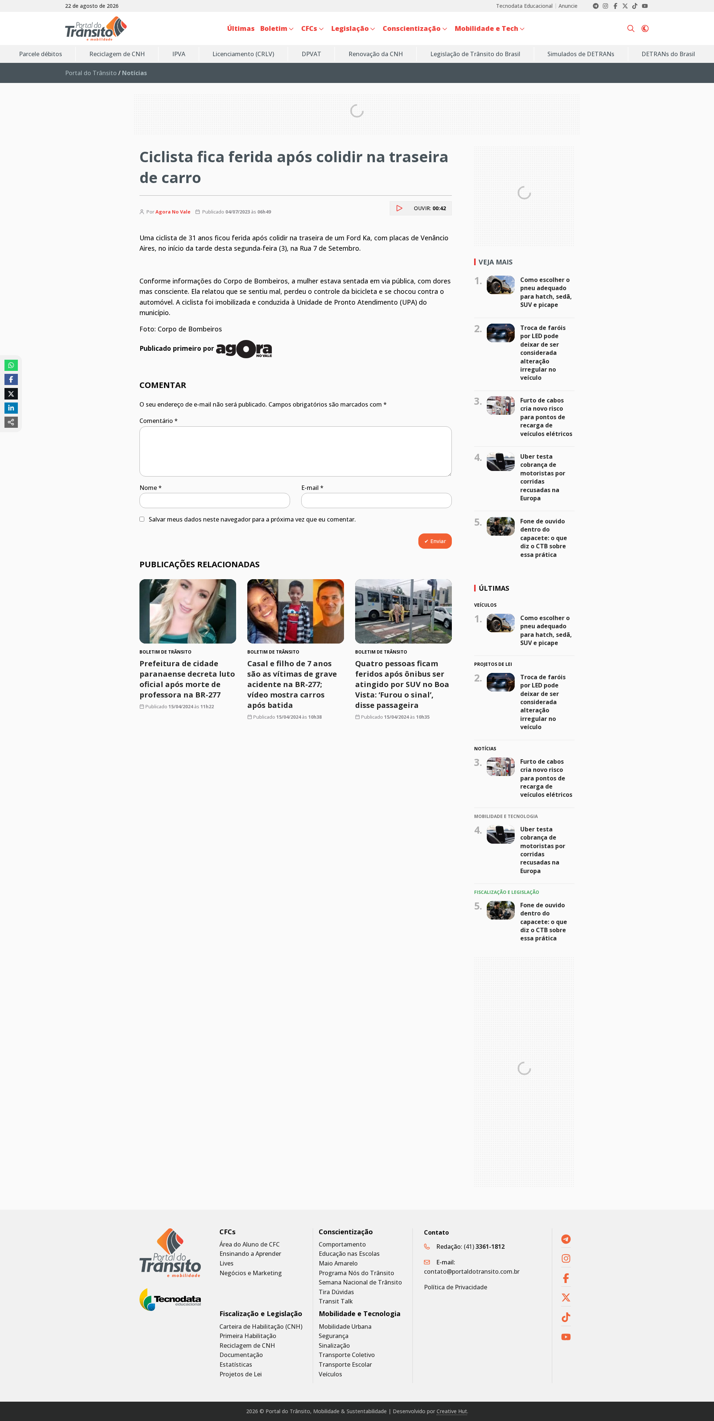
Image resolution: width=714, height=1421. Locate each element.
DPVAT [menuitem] (311, 54)
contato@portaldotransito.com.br (472, 1271)
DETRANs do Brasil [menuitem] (668, 54)
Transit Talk (336, 1301)
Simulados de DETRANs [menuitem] (580, 54)
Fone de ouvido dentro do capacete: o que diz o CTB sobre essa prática (543, 538)
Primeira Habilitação (247, 1336)
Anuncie (568, 6)
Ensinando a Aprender (250, 1253)
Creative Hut (452, 1411)
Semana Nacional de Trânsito (360, 1282)
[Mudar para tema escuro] (645, 28)
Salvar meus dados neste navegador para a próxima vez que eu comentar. (252, 519)
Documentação (241, 1355)
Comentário (158, 421)
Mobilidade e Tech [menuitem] (486, 28)
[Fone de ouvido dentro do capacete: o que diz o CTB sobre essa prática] (501, 526)
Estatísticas (235, 1364)
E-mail (312, 488)
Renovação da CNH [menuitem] (375, 54)
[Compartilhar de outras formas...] (11, 422)
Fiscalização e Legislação (260, 1313)
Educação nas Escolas (349, 1253)
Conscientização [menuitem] (412, 28)
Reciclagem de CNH (247, 1345)
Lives (226, 1263)
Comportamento (342, 1244)
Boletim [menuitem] (273, 28)
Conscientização (346, 1231)
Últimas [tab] (494, 588)
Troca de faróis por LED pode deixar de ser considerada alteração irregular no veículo (543, 353)
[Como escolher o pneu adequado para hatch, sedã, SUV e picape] (501, 285)
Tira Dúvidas (336, 1292)
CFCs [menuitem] (309, 28)
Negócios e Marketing (250, 1273)
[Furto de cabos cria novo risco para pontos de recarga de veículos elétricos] (501, 405)
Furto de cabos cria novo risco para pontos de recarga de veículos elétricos (546, 417)
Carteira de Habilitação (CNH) (260, 1326)
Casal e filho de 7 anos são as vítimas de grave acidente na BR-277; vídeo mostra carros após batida (292, 684)
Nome (150, 488)
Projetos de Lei (240, 1374)
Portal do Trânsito (91, 73)
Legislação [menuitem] (350, 28)
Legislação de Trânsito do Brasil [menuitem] (475, 54)
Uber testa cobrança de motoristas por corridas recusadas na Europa (542, 477)
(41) (484, 1246)
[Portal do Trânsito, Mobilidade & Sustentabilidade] (170, 1252)
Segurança (333, 1336)
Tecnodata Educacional (524, 6)
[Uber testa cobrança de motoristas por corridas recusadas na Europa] (501, 461)
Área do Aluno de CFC (249, 1244)
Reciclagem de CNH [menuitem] (117, 54)
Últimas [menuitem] (241, 28)
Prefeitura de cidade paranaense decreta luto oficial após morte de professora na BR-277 (187, 679)
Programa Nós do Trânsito (356, 1273)
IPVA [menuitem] (178, 54)
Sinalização (334, 1345)
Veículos (330, 1374)
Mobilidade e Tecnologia (360, 1313)
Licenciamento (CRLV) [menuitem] (243, 54)
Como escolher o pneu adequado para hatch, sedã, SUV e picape (546, 292)
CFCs (227, 1231)
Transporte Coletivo (347, 1355)
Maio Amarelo (338, 1263)
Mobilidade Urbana (345, 1326)
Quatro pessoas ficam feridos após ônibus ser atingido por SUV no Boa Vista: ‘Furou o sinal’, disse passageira (402, 684)
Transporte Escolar (345, 1364)
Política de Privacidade (455, 1287)
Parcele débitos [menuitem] (40, 54)
